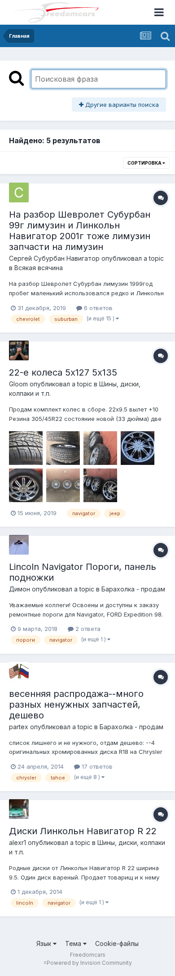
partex (18, 727)
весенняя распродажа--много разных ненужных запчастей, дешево (76, 704)
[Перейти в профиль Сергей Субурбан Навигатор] (19, 192)
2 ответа (87, 628)
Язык (44, 943)
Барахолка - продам (133, 589)
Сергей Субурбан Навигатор (54, 258)
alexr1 (17, 842)
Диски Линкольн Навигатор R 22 (83, 831)
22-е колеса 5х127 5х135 (63, 372)
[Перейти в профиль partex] (19, 672)
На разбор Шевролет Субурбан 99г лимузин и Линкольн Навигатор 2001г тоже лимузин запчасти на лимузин (79, 230)
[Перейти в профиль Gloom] (19, 350)
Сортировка (144, 163)
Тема (74, 943)
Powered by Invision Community (89, 962)
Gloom (18, 384)
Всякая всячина (38, 267)
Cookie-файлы (117, 943)
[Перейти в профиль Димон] (19, 545)
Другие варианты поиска (121, 104)
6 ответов (97, 307)
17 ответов (96, 766)
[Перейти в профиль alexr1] (19, 809)
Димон (19, 589)
